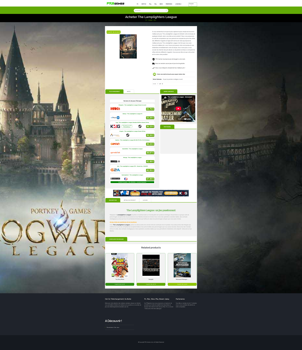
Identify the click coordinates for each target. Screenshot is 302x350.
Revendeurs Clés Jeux (113, 327)
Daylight (151, 279)
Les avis (145, 200)
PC (146, 20)
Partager (158, 83)
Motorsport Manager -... (182, 279)
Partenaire (167, 126)
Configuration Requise (116, 239)
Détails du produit (130, 200)
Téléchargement (114, 91)
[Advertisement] (178, 141)
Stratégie (150, 20)
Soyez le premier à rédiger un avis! (173, 79)
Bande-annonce (169, 91)
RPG (155, 20)
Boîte (128, 91)
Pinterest (162, 83)
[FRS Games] (115, 3)
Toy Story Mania (119, 279)
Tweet (160, 83)
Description (113, 200)
